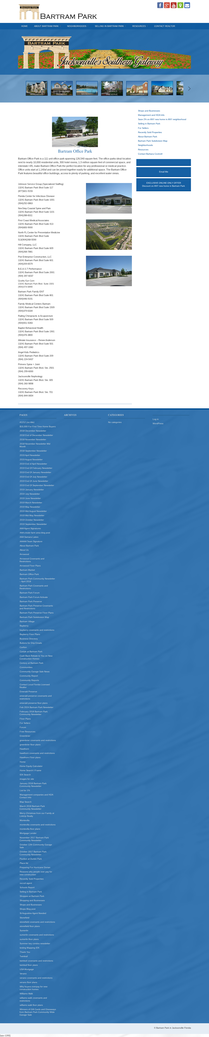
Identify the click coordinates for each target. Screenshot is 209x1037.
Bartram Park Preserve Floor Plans (37, 613)
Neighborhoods (77, 26)
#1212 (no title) (27, 422)
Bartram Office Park (29, 574)
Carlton (23, 647)
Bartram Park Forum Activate (34, 597)
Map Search (26, 802)
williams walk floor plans (31, 1005)
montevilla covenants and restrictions (38, 824)
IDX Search (25, 774)
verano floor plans (28, 982)
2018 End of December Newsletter (36, 435)
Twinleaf (24, 956)
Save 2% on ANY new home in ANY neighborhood (162, 119)
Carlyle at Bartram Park (31, 651)
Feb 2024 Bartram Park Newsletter (36, 707)
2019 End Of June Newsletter (34, 481)
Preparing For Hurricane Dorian (35, 867)
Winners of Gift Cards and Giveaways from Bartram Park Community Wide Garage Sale (38, 1012)
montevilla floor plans (30, 829)
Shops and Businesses (149, 111)
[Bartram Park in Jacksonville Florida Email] (187, 5)
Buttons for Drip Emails (31, 643)
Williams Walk (26, 993)
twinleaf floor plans (29, 965)
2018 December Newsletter (33, 431)
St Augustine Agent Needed (33, 913)
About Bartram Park (46, 26)
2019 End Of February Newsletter (36, 468)
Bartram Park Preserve (31, 601)
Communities (26, 667)
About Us (24, 550)
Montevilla (25, 820)
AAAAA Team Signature (31, 541)
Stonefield (24, 917)
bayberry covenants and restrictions (37, 630)
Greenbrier (25, 736)
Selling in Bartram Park (109, 26)
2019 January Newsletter (32, 489)
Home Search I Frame (30, 770)
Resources (139, 26)
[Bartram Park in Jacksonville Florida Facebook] (160, 5)
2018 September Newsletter (33, 451)
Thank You (25, 952)
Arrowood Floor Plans (30, 565)
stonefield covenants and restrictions (37, 922)
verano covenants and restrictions (36, 978)
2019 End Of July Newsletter (33, 477)
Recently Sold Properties (150, 132)
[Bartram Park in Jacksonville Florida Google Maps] (180, 5)
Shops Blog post (27, 909)
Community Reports (29, 680)
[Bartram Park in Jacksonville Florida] (58, 11)
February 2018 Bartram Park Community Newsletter (34, 713)
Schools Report (27, 887)
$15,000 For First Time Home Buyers (38, 426)
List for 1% (25, 790)
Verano (23, 973)
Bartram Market (27, 570)
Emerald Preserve (28, 691)
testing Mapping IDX (29, 948)
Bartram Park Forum (30, 593)
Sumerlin (24, 930)
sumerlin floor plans (29, 939)
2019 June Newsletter (30, 498)
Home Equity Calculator (31, 766)
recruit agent (26, 883)
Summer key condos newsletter (35, 943)
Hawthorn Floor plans (30, 757)
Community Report (29, 676)
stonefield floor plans (30, 926)
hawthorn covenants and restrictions (37, 753)
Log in (156, 419)
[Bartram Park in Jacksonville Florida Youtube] (174, 5)
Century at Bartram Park (31, 663)
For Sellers (143, 128)
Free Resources (27, 731)
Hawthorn (24, 749)
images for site (27, 779)
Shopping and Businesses (32, 900)
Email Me (163, 171)
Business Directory (29, 639)
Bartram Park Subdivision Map (152, 141)
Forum (23, 727)
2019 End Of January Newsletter (35, 472)
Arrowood (24, 554)
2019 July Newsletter (30, 494)
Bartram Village (27, 621)
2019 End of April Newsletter (33, 464)
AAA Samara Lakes (29, 537)
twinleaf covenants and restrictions (36, 961)
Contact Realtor (164, 26)
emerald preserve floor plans (34, 703)
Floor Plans (25, 719)
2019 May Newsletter (30, 507)
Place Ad (24, 863)
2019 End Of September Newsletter (37, 485)
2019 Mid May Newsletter (32, 515)
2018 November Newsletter (33, 439)
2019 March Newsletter (31, 502)
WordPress (158, 423)
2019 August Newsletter (31, 459)
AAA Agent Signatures (30, 528)
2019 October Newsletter (32, 520)
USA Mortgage (27, 969)
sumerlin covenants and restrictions (37, 935)
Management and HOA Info (151, 115)
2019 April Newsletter (30, 455)
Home (24, 26)
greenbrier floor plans (30, 744)
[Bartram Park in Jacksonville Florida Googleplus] (167, 5)
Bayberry (24, 626)
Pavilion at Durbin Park (31, 859)
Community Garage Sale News (35, 671)
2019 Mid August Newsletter (33, 511)
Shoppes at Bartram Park (32, 896)
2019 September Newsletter (33, 524)
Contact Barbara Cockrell (150, 154)
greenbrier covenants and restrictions (38, 740)
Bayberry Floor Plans (30, 634)
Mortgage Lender (28, 833)
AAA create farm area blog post (35, 532)
